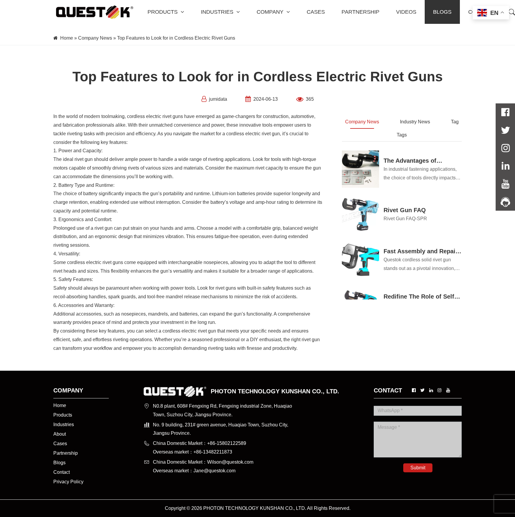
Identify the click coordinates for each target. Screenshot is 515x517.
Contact (61, 472)
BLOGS (442, 12)
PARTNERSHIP (360, 12)
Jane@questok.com (214, 470)
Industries (63, 424)
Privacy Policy (68, 481)
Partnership (65, 453)
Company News (95, 38)
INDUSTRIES (217, 12)
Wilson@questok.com (230, 462)
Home (66, 38)
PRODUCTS (163, 12)
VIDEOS (406, 12)
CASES (316, 12)
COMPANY (270, 12)
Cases (60, 443)
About (59, 434)
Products (62, 414)
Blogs (59, 462)
